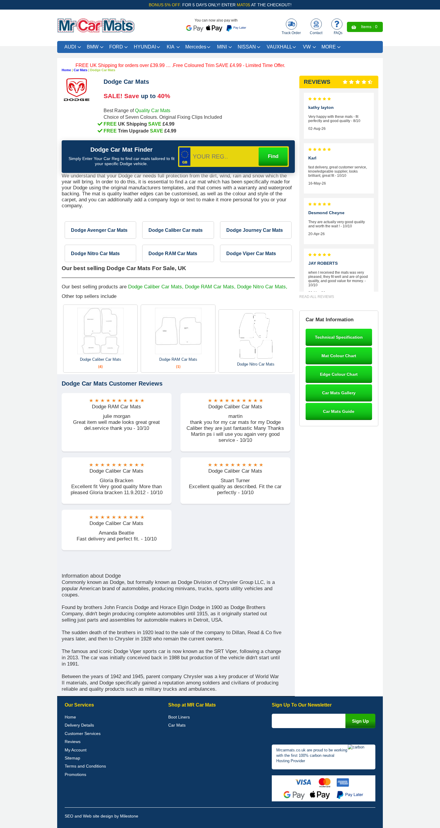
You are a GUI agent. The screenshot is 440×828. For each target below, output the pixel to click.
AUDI (70, 46)
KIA (171, 46)
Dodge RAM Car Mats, (210, 287)
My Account (76, 750)
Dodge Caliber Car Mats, (155, 287)
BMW (92, 46)
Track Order (291, 33)
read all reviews (316, 297)
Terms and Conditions (85, 766)
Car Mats (80, 70)
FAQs (338, 33)
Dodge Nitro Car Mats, (262, 287)
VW (307, 46)
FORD (116, 46)
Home (66, 70)
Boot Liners (179, 717)
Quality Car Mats (152, 110)
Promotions (75, 774)
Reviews (73, 741)
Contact (316, 33)
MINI (222, 46)
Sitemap (72, 758)
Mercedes (195, 46)
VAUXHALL (279, 46)
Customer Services (83, 733)
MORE (328, 46)
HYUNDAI (145, 46)
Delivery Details (79, 725)
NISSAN (247, 46)
